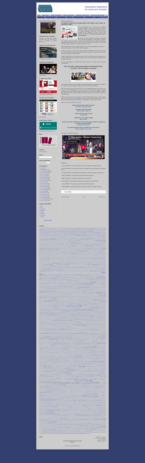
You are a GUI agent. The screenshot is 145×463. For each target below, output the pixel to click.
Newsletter (83, 371)
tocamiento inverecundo (86, 418)
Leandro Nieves (64, 343)
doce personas (85, 282)
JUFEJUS (66, 332)
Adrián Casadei (61, 234)
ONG (72, 375)
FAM (69, 293)
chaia (77, 257)
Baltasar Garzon (102, 245)
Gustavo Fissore (57, 305)
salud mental (60, 405)
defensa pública (53, 278)
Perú (50, 387)
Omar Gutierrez (55, 375)
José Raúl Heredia (47, 329)
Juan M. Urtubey (95, 329)
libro (78, 348)
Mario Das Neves (78, 361)
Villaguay (87, 429)
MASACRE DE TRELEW (91, 363)
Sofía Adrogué (64, 411)
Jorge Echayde (102, 325)
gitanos (60, 302)
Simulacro (42, 411)
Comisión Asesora (64, 262)
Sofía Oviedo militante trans (73, 411)
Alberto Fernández (101, 235)
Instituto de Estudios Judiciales (100, 319)
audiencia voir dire (95, 244)
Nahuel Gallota (91, 370)
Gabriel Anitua (57, 300)
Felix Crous (73, 295)
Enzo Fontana (82, 288)
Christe (50, 258)
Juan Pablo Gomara (59, 330)
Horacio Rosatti (50, 315)
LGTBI (75, 348)
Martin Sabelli (101, 362)
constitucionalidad (51, 266)
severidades (44, 410)
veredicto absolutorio (43, 427)
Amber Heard (79, 239)
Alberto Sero (48, 236)
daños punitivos (99, 275)
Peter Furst (64, 387)
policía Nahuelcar (102, 387)
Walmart (48, 432)
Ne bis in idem (41, 371)
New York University (76, 371)
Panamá (42, 212)
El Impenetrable (92, 286)
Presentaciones (42, 390)
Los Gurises (51, 351)
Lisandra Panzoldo (90, 348)
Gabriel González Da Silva (72, 300)
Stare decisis (74, 413)
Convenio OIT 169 (53, 267)
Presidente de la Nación (59, 390)
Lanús (54, 342)
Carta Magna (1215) (98, 253)
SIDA (60, 410)
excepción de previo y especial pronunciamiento (66, 292)
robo (92, 401)
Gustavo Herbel (74, 305)
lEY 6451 (75, 347)
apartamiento (54, 243)
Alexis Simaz (83, 238)
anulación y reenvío (47, 243)
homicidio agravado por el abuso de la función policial (65, 309)
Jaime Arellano (93, 323)
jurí (41, 339)
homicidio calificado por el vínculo (69, 311)
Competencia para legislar (92, 262)
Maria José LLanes (60, 358)
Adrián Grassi (67, 234)
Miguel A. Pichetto (99, 367)
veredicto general (91, 427)
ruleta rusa (83, 404)
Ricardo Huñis (66, 400)
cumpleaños (89, 274)
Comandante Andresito (56, 262)
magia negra (79, 353)
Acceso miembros (48, 220)
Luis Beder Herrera (95, 351)
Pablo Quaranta (62, 376)
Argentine (78, 243)
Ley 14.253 (50, 347)
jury (58, 339)
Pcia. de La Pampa (44, 183)
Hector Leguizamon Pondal (87, 306)
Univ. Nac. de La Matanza (85, 423)
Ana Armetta (54, 240)
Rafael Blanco (97, 395)
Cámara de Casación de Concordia (71, 249)
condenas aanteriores (96, 263)
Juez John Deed (84, 330)
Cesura (57, 257)
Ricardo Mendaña (81, 400)
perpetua (98, 386)
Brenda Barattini (98, 248)
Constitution (58, 266)
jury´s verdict (74, 339)
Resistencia (76, 399)
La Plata (93, 341)
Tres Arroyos (76, 419)
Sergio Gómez (70, 409)
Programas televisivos (43, 392)
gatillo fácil (47, 301)
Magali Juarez (73, 353)
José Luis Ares (83, 328)
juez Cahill (78, 330)
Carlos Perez (45, 253)
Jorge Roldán (67, 326)
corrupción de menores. (101, 267)
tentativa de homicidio (81, 415)
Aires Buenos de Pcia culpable (48, 235)
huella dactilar (57, 315)
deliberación (81, 278)
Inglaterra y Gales (64, 319)
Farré (81, 293)
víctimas (65, 428)
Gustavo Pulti (103, 305)
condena (88, 263)
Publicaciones (41, 395)
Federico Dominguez (43, 295)
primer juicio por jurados (82, 390)
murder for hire (59, 370)
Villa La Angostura (63, 429)
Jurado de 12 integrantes (85, 337)
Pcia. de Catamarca (44, 172)
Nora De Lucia (46, 374)
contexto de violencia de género (73, 266)
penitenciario (54, 386)
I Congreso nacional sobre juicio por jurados (85, 315)
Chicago (98, 257)
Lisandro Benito (97, 348)
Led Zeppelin (78, 343)
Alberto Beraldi (71, 235)
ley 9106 (79, 347)
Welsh (52, 432)
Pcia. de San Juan (44, 192)
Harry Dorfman (54, 306)
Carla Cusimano (57, 252)
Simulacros (69, 17)
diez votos (47, 282)
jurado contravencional (76, 337)
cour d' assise (56, 271)
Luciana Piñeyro (80, 351)
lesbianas (46, 346)
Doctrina (92, 282)
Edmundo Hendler (85, 284)
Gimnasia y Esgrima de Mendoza (52, 302)
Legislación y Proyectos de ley (82, 15)
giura (64, 302)
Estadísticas (41, 291)
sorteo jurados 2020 (59, 413)
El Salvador (42, 209)
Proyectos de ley (90, 394)
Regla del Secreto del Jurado (54, 397)
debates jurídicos (91, 277)
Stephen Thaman (81, 413)
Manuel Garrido (77, 355)
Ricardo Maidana (73, 400)
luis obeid (73, 352)
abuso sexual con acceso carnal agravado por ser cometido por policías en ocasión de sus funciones (87, 230)
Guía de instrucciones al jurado (97, 15)
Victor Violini (97, 428)
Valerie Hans (83, 425)
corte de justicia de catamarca (45, 268)
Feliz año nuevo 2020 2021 (88, 295)
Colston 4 (48, 262)
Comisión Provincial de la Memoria (75, 262)
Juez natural (91, 330)
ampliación (49, 240)
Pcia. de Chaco (43, 174)
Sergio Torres (93, 409)
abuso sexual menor (68, 231)
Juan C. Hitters (72, 329)
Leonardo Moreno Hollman (86, 344)
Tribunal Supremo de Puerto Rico (78, 420)
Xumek (97, 432)
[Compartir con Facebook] (69, 192)
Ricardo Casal (51, 400)
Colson (44, 262)
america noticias (92, 239)
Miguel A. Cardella (77, 367)
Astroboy (63, 244)
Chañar (84, 257)
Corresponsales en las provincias (77, 267)
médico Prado (74, 366)
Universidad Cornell (95, 423)
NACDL (64, 370)
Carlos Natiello (99, 252)
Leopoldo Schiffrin (95, 344)
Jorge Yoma (98, 326)
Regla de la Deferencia (102, 396)
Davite (82, 277)
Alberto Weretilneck (55, 236)
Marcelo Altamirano (42, 356)
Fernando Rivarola (80, 296)
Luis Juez (54, 352)
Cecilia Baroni (103, 254)
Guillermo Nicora (72, 304)
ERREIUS (91, 288)
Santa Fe (79, 406)
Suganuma (93, 413)
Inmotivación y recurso (84, 319)
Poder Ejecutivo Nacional (89, 387)
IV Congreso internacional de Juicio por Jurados (48, 323)
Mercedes (67, 367)
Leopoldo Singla (103, 344)
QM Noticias (78, 395)
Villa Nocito (75, 429)
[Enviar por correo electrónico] (65, 192)
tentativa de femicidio (62, 415)
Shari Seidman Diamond (52, 410)
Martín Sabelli (41, 363)
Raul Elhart (46, 396)
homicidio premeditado (54, 314)
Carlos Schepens (58, 253)
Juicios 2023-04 (94, 334)
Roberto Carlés (56, 401)
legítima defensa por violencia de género (59, 344)
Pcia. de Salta (43, 191)
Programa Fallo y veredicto (100, 391)
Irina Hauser (64, 321)
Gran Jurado (92, 302)
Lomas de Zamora (88, 349)
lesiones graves (65, 346)
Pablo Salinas (68, 376)
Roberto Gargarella (86, 401)
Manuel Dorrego (70, 355)
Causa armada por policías (90, 254)
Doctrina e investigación (56, 15)
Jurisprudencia (41, 17)
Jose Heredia (77, 328)
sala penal (48, 405)
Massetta (40, 365)
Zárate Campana (72, 433)
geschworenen (95, 301)
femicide (96, 295)
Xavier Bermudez (71, 432)
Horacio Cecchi (99, 314)
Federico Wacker (66, 295)
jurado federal (43, 338)
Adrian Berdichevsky (53, 234)
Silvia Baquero (90, 410)
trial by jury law (90, 419)
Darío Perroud (46, 277)
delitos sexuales (47, 279)
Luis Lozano (60, 352)
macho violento (49, 353)
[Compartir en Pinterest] (70, 192)
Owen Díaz (103, 375)
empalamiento (91, 287)
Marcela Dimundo (101, 355)
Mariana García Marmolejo (62, 360)
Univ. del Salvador (65, 423)
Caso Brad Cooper (46, 254)
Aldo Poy (69, 236)
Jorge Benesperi (68, 325)
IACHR (96, 315)
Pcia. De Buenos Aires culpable (99, 381)
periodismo (85, 386)
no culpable (65, 372)
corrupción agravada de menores (90, 267)
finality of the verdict (48, 297)
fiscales (62, 297)
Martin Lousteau (82, 362)
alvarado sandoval (63, 239)
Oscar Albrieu (89, 375)
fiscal (59, 297)
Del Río (70, 278)
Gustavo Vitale (43, 306)
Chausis (88, 257)
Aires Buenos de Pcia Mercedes (61, 235)
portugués (56, 388)
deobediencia (74, 279)
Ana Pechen (65, 240)
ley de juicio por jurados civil (48, 348)
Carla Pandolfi (63, 252)
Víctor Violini (102, 428)
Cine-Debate (78, 258)
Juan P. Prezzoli (52, 330)
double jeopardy (88, 283)
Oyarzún (41, 376)
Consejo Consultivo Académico (80, 264)
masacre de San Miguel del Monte (79, 363)
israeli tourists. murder (84, 321)
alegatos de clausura (85, 236)
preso (76, 390)
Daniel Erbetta (55, 275)
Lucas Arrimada (67, 351)
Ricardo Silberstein (97, 400)
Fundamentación (50, 300)
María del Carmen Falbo (100, 357)
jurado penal (74, 338)
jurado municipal (60, 338)
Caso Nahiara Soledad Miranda (73, 254)
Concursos (83, 263)
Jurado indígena (51, 338)
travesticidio (61, 419)
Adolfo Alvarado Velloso (44, 234)
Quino (88, 395)
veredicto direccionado (74, 427)
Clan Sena (78, 259)
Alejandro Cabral (94, 236)
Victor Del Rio (78, 428)
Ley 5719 (70, 347)
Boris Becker (79, 248)
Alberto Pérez (41, 236)
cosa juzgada (49, 271)
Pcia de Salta (57, 381)
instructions (102, 320)
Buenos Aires (45, 249)
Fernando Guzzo (64, 296)
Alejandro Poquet (66, 238)
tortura (100, 418)
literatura (103, 348)
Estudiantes (86, 291)
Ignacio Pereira (51, 316)
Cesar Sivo (52, 257)
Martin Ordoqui (95, 362)
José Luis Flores (97, 328)
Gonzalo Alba (79, 302)
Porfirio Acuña (50, 388)
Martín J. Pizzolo (74, 362)
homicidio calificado (88, 310)
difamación (52, 282)
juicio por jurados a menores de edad (55, 333)
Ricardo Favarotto (59, 400)
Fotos (53, 298)
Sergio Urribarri (99, 409)
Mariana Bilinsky (52, 360)
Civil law (70, 259)
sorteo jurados (51, 413)
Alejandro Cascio (101, 236)
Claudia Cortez (84, 259)
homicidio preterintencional (64, 314)
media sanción (64, 366)
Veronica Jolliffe (42, 428)
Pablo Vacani (83, 376)
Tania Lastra (97, 414)
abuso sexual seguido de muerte (100, 231)
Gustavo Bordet (92, 304)
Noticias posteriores (66, 196)
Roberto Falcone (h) (70, 401)
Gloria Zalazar (69, 302)
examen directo (53, 292)
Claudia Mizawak (91, 259)
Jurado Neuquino (67, 338)
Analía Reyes (82, 240)
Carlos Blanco (70, 252)
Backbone (77, 245)
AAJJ (80, 227)
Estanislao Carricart (75, 291)
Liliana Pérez (83, 348)
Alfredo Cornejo (89, 238)
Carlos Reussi (51, 253)
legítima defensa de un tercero (44, 344)
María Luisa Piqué (95, 358)
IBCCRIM (100, 315)
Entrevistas (76, 288)
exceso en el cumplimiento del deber (83, 292)
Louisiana (61, 351)
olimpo (50, 375)
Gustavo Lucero (89, 305)
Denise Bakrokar (67, 279)
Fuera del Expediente (102, 298)
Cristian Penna (92, 271)
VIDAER (48, 429)
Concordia (78, 263)
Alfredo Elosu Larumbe (98, 238)
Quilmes (83, 395)
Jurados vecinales (102, 338)
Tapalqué (103, 414)
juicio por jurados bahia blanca (79, 333)
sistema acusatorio (56, 411)
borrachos (84, 248)
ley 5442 (65, 347)
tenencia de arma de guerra (47, 415)
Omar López (61, 375)
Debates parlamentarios (101, 277)
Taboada (70, 414)
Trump (86, 420)
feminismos (41, 296)
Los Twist (56, 351)
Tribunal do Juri (53, 420)
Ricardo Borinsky (42, 400)
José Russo (54, 329)
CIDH (61, 258)
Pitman (82, 387)
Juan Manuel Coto (102, 329)
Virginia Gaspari (75, 430)
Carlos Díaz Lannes (85, 252)
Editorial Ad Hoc (77, 284)
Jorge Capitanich (81, 325)
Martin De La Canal (66, 362)
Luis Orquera (78, 352)
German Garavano (88, 301)
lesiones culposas (58, 346)
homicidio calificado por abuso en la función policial (53, 311)
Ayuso (69, 245)
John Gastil (74, 324)
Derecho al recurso (93, 279)
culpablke (83, 274)
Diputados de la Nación (63, 282)
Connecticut (71, 264)
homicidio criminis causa (46, 312)
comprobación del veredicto (45, 263)
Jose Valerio (60, 329)
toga (92, 418)
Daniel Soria (90, 275)
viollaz (63, 430)
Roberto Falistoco (78, 401)
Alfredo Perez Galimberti (49, 239)
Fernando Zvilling (102, 296)
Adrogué (86, 234)
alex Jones (77, 238)
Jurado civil (45, 337)
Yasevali (44, 433)
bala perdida (95, 245)
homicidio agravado (102, 307)
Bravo (93, 248)
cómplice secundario (102, 262)
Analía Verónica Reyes (90, 240)
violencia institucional (57, 430)
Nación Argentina (44, 169)
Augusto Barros (103, 244)
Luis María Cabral (67, 352)
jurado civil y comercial (54, 337)
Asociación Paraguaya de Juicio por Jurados (52, 244)
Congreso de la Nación (62, 264)
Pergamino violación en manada (76, 386)
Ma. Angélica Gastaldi (99, 352)
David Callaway (70, 277)
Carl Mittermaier (50, 252)
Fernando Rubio (87, 296)
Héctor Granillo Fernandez (73, 306)
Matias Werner (58, 365)
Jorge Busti (75, 325)
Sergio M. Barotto (78, 409)
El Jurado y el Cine (89, 17)
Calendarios (61, 249)
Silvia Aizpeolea (84, 410)
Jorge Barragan (61, 325)
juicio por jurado (88, 332)
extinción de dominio (43, 293)
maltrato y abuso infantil (43, 355)
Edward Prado (68, 286)
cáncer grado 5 (43, 252)
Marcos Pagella (49, 357)
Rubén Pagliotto (77, 404)
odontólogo (100, 374)
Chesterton (93, 257)
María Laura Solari (69, 358)
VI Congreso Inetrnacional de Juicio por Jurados (54, 428)
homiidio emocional (91, 314)
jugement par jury (73, 332)
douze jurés (96, 283)
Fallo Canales (64, 293)
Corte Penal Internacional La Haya (93, 268)
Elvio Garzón (57, 287)
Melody (87, 366)
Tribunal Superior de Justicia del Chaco (64, 420)
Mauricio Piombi (81, 365)
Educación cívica (61, 286)
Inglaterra (58, 319)
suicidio (97, 413)
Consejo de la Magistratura (92, 264)
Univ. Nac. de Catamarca (74, 423)
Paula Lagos (62, 379)
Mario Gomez (85, 361)
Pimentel (73, 387)
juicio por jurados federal (101, 333)
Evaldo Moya (41, 292)
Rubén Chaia (71, 404)
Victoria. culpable (42, 429)
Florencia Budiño (68, 297)
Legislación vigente (86, 343)
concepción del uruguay (70, 263)
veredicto (102, 425)
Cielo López (65, 258)
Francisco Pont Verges (92, 298)
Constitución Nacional (43, 266)
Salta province (53, 405)
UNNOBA (96, 424)
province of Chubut (96, 392)
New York (70, 371)
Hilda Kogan (56, 307)
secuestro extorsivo (44, 409)
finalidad (42, 297)
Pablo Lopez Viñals (47, 376)
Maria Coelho (78, 357)
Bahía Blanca (88, 245)
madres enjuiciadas (57, 353)
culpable (103, 273)
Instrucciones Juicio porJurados (77, 320)
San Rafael (68, 406)
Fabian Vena (50, 293)
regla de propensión (43, 397)
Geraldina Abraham (65, 301)
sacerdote (88, 404)
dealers (86, 277)
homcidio (88, 307)
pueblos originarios (57, 395)
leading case (41, 343)
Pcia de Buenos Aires (71, 379)
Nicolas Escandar (95, 371)
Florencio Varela (83, 297)
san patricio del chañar (61, 406)
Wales (44, 432)
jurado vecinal (80, 338)
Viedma (57, 429)
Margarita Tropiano (71, 357)
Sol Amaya (89, 411)
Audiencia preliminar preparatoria (84, 244)
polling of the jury (42, 388)
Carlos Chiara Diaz (77, 252)
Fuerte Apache (43, 300)
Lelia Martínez (70, 344)
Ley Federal (70, 348)
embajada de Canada (74, 287)
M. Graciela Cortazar (90, 352)
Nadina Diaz (78, 370)
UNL (84, 424)
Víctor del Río (84, 428)
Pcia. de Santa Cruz (44, 195)
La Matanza (79, 341)
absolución (53, 229)
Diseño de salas (72, 282)
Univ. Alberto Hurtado (50, 423)
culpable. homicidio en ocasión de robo (67, 274)
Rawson (55, 396)
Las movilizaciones (60, 342)
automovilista (42, 245)
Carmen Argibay (73, 253)
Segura (51, 409)
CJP (74, 259)
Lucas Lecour (73, 351)
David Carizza (77, 277)
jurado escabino (94, 337)
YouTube (55, 433)
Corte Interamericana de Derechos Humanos (77, 268)
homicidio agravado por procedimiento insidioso (52, 310)
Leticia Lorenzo (91, 346)
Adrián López (74, 234)
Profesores (91, 391)
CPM (61, 271)
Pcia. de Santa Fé (44, 197)
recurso (59, 396)
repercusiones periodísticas (101, 397)
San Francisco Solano (77, 405)
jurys (79, 339)
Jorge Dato (96, 325)
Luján (83, 352)
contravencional (89, 266)
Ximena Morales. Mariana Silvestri (89, 432)
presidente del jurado (69, 390)
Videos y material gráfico (68, 15)
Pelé (41, 386)
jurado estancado (102, 337)
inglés (70, 319)
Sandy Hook (74, 406)
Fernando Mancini (72, 296)
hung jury (73, 315)
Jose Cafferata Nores (63, 328)
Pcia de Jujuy (98, 379)
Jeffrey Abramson (67, 324)
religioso (89, 397)
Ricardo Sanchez (90, 400)
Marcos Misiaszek (42, 357)
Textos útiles (63, 418)
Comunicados (55, 263)
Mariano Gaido (98, 360)
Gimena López (41, 302)
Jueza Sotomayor (60, 332)
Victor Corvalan (71, 428)
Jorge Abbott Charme (46, 325)
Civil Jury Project (57, 259)
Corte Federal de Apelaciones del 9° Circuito (60, 268)
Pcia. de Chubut (43, 175)
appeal (60, 243)
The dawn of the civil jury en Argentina (74, 418)
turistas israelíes (102, 420)
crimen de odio (70, 271)
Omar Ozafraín (67, 375)
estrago (81, 291)
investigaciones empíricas (50, 321)
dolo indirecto (51, 283)
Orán (81, 375)
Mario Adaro (71, 361)
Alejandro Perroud (59, 238)
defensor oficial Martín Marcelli (62, 278)
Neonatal (54, 371)
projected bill (61, 392)
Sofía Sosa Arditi (82, 411)
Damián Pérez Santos (101, 274)
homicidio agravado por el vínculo (83, 309)
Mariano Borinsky (72, 360)
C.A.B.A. (42, 168)
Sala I (40, 405)
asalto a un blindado (92, 243)
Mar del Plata (93, 355)
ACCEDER (41, 42)
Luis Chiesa (43, 352)
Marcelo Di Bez (65, 356)
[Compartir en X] (67, 192)
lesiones (51, 346)
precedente (77, 388)
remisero (93, 397)
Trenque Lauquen (68, 419)
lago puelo (50, 342)
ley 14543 (55, 347)
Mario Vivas (49, 362)
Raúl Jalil (51, 396)
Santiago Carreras (94, 406)
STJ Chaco (88, 413)
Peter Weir (69, 387)
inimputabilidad (75, 319)
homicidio (94, 307)
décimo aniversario (44, 278)
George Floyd (53, 301)
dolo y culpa (57, 283)
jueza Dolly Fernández (98, 330)
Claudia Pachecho (98, 259)
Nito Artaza (58, 372)
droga (101, 283)
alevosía (72, 238)
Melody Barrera (92, 366)
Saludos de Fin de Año (68, 405)
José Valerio (66, 329)
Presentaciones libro (50, 390)
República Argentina (55, 399)
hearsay (60, 306)
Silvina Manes (103, 410)
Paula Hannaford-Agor (54, 379)
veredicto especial (83, 427)
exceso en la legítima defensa (97, 292)
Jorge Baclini (54, 325)
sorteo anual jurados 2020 (97, 411)
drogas (104, 283)
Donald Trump (81, 283)
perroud (103, 386)
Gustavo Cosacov (42, 305)
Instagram (91, 319)
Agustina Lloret (98, 234)
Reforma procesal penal (89, 396)
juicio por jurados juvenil (44, 334)
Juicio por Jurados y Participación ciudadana (68, 334)
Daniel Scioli (82, 275)
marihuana (53, 361)
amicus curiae (43, 240)
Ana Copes (60, 240)
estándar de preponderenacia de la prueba (62, 291)
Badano (82, 245)
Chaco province (72, 257)
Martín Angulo (59, 362)
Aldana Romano (63, 236)
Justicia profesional (102, 339)
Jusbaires (83, 339)
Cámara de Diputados (48, 250)
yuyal (59, 433)
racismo (92, 395)
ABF (44, 229)
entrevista (71, 288)
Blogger (78, 445)
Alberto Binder (78, 235)
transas (42, 419)
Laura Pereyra (81, 342)
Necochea (48, 371)
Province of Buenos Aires (79, 392)
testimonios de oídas (46, 418)
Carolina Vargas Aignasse (89, 253)
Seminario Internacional (58, 409)
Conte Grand (64, 266)
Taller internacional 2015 (78, 414)
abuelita (58, 229)
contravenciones (96, 266)
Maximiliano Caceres (47, 366)
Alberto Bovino (86, 235)
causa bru (98, 254)
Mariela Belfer (47, 361)
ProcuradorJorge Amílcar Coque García (81, 391)
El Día (87, 286)
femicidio (101, 295)
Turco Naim (96, 420)
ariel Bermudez (84, 243)
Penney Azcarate (61, 386)
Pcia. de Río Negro (44, 189)
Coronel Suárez (66, 267)
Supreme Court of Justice (61, 414)
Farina (78, 293)
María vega (46, 360)
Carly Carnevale (65, 253)
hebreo (64, 306)
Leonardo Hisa (77, 344)
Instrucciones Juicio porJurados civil (92, 320)
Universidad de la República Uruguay (75, 424)
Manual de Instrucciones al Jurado (60, 355)
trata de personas (54, 419)
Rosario (41, 404)
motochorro (41, 370)
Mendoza (46, 367)
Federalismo (102, 293)
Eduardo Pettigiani (43, 286)
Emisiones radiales (83, 287)
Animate (40, 243)
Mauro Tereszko (95, 365)
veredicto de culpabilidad (52, 427)
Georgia (59, 301)
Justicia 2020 (95, 339)
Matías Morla (52, 365)
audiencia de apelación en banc (71, 244)
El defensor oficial (81, 286)
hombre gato (74, 307)
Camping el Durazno (82, 250)
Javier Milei (53, 324)
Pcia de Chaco (82, 379)
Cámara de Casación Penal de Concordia (86, 249)
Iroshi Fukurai (69, 321)
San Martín (97, 405)
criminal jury (85, 271)
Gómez (74, 302)
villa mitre (70, 429)
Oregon (84, 375)
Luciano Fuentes (88, 351)
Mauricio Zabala (88, 365)
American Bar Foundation (101, 239)
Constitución (102, 264)
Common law (84, 262)
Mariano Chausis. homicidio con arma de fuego (85, 360)
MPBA (46, 370)
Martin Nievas (88, 362)
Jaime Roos (100, 323)
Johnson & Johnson (88, 324)
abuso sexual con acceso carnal (84, 229)
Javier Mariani (47, 324)
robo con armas (47, 402)
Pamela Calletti (103, 376)
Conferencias (47, 264)
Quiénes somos (45, 15)
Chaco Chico (65, 257)
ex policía (47, 292)
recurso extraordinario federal (67, 396)
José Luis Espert (90, 328)
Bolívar (71, 248)
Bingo (56, 248)
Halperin (48, 306)
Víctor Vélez (91, 428)
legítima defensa (100, 343)
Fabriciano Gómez (57, 293)
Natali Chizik (102, 370)
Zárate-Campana (80, 433)
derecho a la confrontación (82, 279)
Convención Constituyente (43, 267)
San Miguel (104, 405)
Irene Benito (58, 321)
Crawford (65, 271)
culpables (78, 274)
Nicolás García (102, 371)
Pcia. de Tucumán (44, 200)
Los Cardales (45, 351)
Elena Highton (46, 287)
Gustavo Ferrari (50, 305)
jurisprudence (45, 339)
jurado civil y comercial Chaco (65, 337)
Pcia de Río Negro (49, 381)
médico (69, 366)
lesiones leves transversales (82, 346)
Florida (88, 297)
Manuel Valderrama (85, 355)
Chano (81, 257)
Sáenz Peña (94, 404)
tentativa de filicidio (71, 415)
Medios (80, 366)
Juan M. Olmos (87, 329)
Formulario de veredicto (95, 297)
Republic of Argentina (45, 399)
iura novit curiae (95, 321)
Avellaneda (64, 245)
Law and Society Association (99, 342)
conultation (103, 266)
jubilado (66, 330)
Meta (71, 367)
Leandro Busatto (48, 343)
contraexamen (82, 266)
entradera (66, 288)
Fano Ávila (73, 293)
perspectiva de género (43, 387)
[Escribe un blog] (66, 192)
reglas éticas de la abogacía (74, 397)
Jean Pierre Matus (59, 324)
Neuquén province (63, 371)
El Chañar (74, 286)
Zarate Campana (65, 433)
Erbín (87, 288)
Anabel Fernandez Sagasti (74, 240)
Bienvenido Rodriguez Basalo (44, 248)
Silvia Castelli (97, 410)
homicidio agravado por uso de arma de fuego (71, 310)
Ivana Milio (68, 323)
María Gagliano (42, 358)
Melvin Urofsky (99, 366)
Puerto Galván (65, 395)
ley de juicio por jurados (88, 347)
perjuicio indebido (92, 386)
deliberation (87, 278)
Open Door (76, 375)
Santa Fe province (86, 406)
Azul (72, 245)
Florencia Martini (75, 297)
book (74, 248)
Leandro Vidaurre (72, 343)
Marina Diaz (58, 361)
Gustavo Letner (81, 305)
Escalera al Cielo (103, 288)
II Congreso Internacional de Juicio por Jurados (64, 316)
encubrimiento (102, 287)
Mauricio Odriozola (73, 365)
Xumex (101, 432)
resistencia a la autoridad (84, 399)
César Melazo (46, 257)
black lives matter (62, 248)
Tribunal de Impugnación (43, 420)
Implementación (103, 316)
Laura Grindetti (67, 342)
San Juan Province (90, 405)
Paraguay (42, 213)
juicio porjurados (80, 334)
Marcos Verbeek (56, 357)
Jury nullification (67, 339)
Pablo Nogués (55, 376)
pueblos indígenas (49, 395)
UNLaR (88, 424)
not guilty (69, 374)
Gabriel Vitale (88, 300)
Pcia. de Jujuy (43, 181)
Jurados (96, 338)
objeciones (94, 374)
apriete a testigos (66, 243)
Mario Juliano (91, 361)
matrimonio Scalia (66, 365)
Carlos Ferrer (93, 252)
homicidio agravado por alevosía (47, 309)
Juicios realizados (61, 17)
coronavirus (60, 267)
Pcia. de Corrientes (44, 177)
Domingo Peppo (74, 283)
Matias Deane (46, 365)
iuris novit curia (102, 321)
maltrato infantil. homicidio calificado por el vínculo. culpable (94, 353)
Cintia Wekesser (85, 258)
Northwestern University (62, 374)
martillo (54, 362)
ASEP (99, 243)
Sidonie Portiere (66, 410)
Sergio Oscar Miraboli (86, 409)
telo (40, 415)
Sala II (44, 405)
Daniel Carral (42, 275)
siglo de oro (72, 410)
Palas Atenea (96, 376)
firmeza (55, 297)
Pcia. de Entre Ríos (44, 180)
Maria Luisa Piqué (87, 358)
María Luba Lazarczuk (78, 358)
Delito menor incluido (94, 278)
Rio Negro (45, 401)
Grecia (97, 302)
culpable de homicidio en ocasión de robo (50, 274)
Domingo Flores (67, 283)
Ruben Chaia (65, 404)
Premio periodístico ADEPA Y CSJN (98, 388)
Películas (45, 386)
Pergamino (67, 386)
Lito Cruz (65, 349)
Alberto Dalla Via (93, 235)
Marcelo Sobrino (85, 356)
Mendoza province (53, 367)
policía (96, 387)
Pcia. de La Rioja (43, 185)
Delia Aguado (75, 278)
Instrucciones (55, 320)
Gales (101, 300)
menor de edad (61, 367)
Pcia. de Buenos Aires (44, 171)
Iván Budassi (61, 323)
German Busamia (73, 301)
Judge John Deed (72, 330)
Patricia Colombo (46, 379)
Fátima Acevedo (86, 293)
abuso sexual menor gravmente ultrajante (83, 231)
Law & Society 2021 (89, 342)
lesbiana (41, 346)
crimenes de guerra (78, 271)
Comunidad (62, 263)
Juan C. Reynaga (80, 329)
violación (92, 429)
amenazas (86, 239)
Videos (52, 429)
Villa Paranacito (81, 429)
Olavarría (45, 375)
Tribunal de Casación (99, 419)
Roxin (60, 404)
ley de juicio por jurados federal (60, 348)
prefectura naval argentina (85, 388)
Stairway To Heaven (67, 413)
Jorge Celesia (89, 325)
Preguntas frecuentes (78, 17)
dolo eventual (45, 283)
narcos (97, 370)
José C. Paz (55, 328)
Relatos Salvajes (83, 397)
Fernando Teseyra (95, 296)
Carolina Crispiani (80, 253)
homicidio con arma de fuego (100, 311)
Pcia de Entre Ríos (91, 379)
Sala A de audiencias (101, 404)
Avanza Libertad (58, 245)
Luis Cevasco (103, 351)
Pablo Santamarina (76, 376)
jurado (40, 337)
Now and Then (74, 374)
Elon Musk (52, 287)
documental (99, 282)
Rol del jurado (99, 402)
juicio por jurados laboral (54, 334)
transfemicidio (47, 419)
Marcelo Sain (78, 356)
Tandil (93, 414)
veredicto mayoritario (99, 427)
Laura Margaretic (75, 342)
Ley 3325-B (61, 347)
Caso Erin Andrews (63, 254)
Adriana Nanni (80, 234)
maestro (63, 353)
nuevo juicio (81, 374)
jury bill (61, 339)
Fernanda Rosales (48, 296)
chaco (61, 257)
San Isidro (84, 405)
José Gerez (71, 328)
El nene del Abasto (100, 286)
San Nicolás (52, 406)
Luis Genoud (48, 352)
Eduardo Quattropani (52, 286)
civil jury (46, 259)
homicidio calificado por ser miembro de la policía (85, 311)
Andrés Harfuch (99, 240)
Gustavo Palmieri (97, 305)
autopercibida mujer (50, 245)
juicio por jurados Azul (67, 333)
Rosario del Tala (47, 404)
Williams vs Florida (63, 432)
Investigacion (41, 321)
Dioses (57, 282)
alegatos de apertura (76, 236)
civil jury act (51, 259)
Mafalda (67, 353)
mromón (49, 370)
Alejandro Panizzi (51, 238)
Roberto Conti (63, 401)
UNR (100, 424)
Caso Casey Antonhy (55, 254)
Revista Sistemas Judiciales (100, 399)
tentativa (55, 415)
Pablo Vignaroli (90, 376)
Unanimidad (51, 422)
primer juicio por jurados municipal (94, 390)
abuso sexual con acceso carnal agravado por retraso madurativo (55, 230)
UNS (104, 424)
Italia (90, 321)
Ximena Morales (78, 432)
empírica (96, 287)
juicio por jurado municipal (97, 332)
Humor (69, 315)
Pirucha (78, 387)
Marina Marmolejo (65, 361)
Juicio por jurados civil (91, 333)
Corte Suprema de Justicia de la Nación (53, 269)
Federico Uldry (58, 295)
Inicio (39, 15)
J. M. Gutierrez (86, 323)
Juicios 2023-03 (87, 334)
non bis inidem (99, 372)
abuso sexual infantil (58, 231)
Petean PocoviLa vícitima (56, 387)
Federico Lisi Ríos (51, 295)
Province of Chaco (88, 392)
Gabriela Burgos (95, 300)
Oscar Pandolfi (96, 375)
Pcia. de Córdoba (44, 178)
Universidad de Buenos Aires (49, 424)
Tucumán (90, 420)
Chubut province (56, 258)
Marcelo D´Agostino (50, 356)
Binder (53, 248)
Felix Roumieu (78, 295)
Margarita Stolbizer (63, 357)
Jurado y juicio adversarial (88, 338)
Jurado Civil (97, 17)
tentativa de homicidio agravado (94, 415)
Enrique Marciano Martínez (52, 288)
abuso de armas (64, 229)
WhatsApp (56, 432)
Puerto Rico (42, 215)
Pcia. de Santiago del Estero (46, 198)
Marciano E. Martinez (93, 356)
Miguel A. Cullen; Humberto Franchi (88, 367)
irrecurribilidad (76, 321)
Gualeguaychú (102, 302)
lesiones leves (72, 346)
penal (49, 386)
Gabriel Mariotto (81, 300)
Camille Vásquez (73, 250)
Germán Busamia (81, 301)
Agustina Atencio (92, 234)
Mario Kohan (99, 361)
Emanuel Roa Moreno (65, 287)
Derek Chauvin (101, 279)
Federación (93, 293)
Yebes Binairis (50, 433)
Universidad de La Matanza (61, 424)
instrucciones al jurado (65, 320)
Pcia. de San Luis (44, 194)
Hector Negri (95, 306)
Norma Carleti (53, 374)
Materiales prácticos (50, 17)
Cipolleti (90, 258)
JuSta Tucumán (89, 339)
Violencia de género (47, 430)
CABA (56, 249)
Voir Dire (87, 430)
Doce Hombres (79, 282)
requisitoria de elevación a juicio (67, 399)
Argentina (72, 243)
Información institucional (43, 319)
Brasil (41, 205)
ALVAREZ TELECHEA (72, 239)
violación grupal (99, 429)
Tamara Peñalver (87, 414)
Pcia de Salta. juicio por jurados (67, 381)
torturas (104, 418)
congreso (54, 264)
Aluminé (57, 239)
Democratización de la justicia (56, 279)
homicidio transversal (83, 314)
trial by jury (82, 419)
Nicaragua (42, 210)
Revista (91, 399)
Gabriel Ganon (63, 300)
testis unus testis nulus (55, 418)
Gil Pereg (102, 301)
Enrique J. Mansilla (42, 288)
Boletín (67, 248)
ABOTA (48, 229)
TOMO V (96, 418)
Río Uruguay (50, 401)
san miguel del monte (44, 406)
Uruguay (42, 216)
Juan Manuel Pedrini (44, 330)
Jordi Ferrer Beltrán (97, 324)
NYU (90, 374)
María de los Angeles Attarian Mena (88, 357)
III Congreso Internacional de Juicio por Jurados (83, 316)
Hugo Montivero (64, 315)
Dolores (62, 283)
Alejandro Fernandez (43, 238)
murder (53, 370)
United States (41, 423)
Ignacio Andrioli (45, 316)
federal (97, 293)
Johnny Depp (80, 324)
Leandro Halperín (56, 343)
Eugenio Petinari (93, 291)
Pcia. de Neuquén (44, 188)
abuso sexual (72, 229)
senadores (65, 409)
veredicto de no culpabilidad (63, 427)
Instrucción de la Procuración (46, 320)
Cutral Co (93, 274)
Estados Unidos (49, 291)
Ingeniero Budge (52, 319)
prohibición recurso (54, 392)
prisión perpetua (48, 391)
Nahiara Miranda (85, 370)
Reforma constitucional (78, 396)
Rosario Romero (55, 404)
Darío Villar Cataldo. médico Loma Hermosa (58, 277)
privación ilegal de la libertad (67, 391)
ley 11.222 (45, 347)
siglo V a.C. (78, 410)
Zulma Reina (87, 433)
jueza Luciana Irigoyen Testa (50, 332)
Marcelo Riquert (72, 356)
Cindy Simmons (72, 258)
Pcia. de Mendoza (44, 186)
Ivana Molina (74, 323)
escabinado (96, 288)
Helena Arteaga (102, 306)
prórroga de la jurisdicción (69, 392)
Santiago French (102, 406)
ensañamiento (61, 288)
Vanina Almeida (90, 425)
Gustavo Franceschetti (65, 305)
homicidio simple (73, 314)
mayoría (54, 366)
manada (50, 355)
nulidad (86, 374)
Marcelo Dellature (58, 356)
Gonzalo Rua (85, 302)
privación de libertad (56, 391)
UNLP (92, 424)
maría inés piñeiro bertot (51, 358)
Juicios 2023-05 (101, 334)
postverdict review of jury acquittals (66, 388)
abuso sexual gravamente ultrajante (45, 231)
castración (82, 254)
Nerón (58, 371)
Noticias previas (102, 196)
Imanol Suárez (96, 316)
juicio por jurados (81, 332)
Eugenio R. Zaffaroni (101, 291)
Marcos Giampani (102, 356)
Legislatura (93, 343)
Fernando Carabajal (56, 296)
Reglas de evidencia (64, 397)
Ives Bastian (80, 323)
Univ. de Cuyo (57, 423)
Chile (41, 207)
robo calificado (96, 401)
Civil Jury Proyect (65, 259)
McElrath (58, 366)
